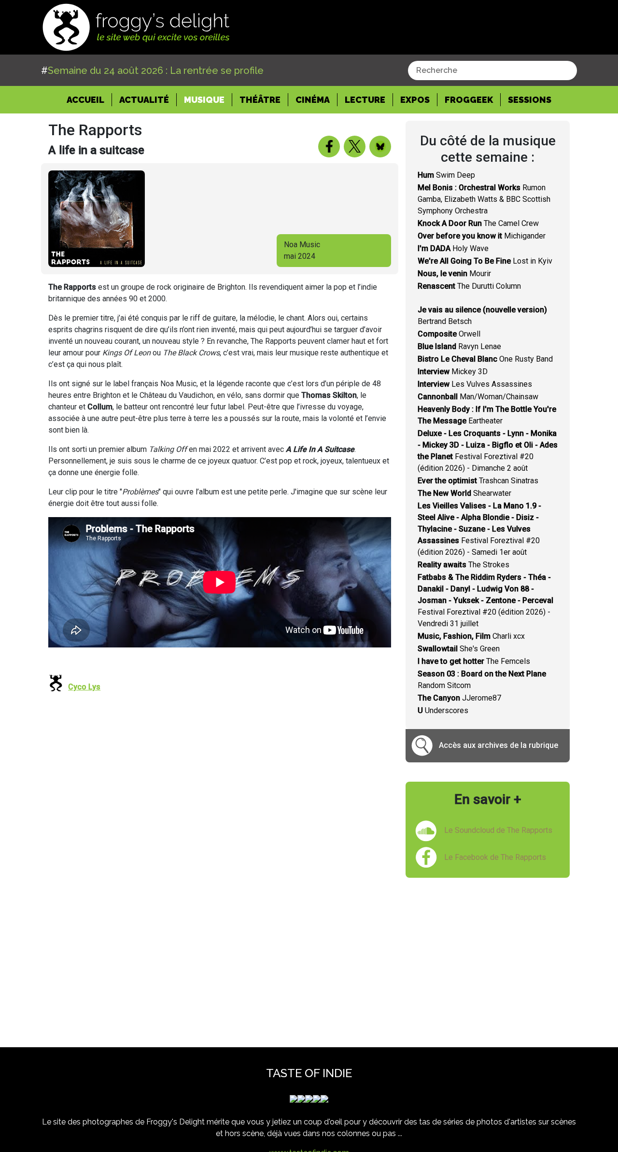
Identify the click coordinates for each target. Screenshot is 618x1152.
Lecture (365, 100)
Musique (204, 100)
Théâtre (260, 100)
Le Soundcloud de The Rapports (498, 830)
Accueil (89, 99)
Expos (415, 100)
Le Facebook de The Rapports (495, 857)
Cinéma (312, 100)
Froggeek (469, 100)
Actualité (144, 100)
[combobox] (492, 70)
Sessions (529, 100)
